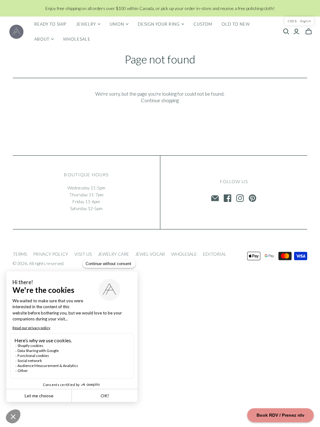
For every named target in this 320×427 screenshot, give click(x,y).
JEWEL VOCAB (150, 254)
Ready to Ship (50, 24)
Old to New (236, 24)
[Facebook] (227, 198)
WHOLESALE (184, 254)
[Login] (296, 31)
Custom (202, 24)
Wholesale (76, 39)
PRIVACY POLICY (50, 254)
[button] (299, 21)
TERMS (20, 254)
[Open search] (286, 31)
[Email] (215, 198)
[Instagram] (240, 198)
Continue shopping (160, 100)
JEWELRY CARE (113, 254)
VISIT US (83, 254)
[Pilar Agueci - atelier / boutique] (16, 32)
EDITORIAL (214, 254)
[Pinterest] (252, 198)
